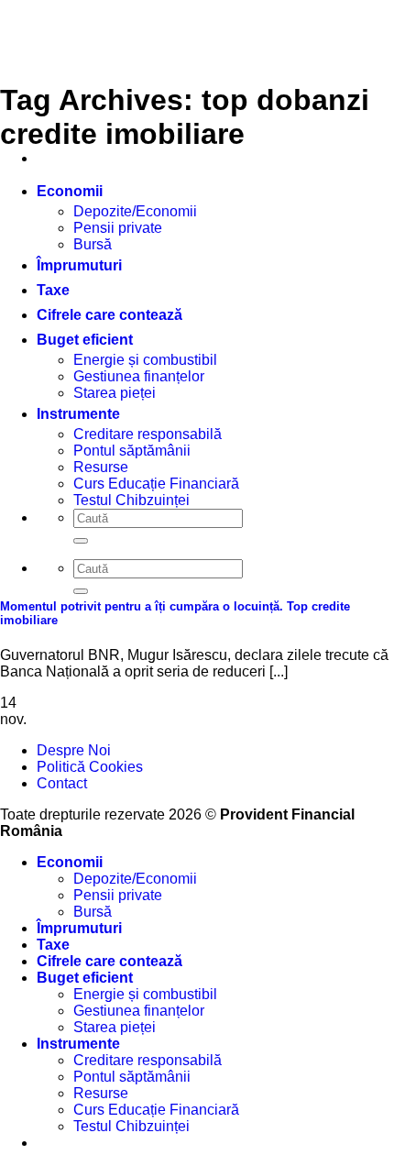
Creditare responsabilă (147, 1060)
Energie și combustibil (145, 360)
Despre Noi (74, 750)
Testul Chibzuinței (131, 1126)
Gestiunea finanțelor (138, 376)
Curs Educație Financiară (156, 1109)
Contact (62, 783)
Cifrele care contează (109, 315)
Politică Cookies (90, 767)
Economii (70, 191)
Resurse (100, 1093)
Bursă (92, 244)
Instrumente (78, 1043)
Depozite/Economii (135, 211)
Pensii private (117, 228)
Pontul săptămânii (132, 1076)
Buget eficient (85, 339)
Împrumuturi (79, 265)
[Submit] (80, 591)
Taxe (53, 290)
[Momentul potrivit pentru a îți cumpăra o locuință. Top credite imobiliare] (137, 570)
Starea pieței (114, 1027)
